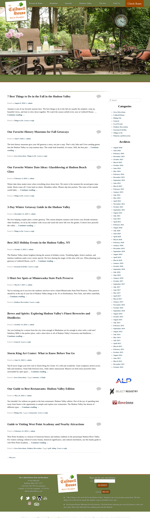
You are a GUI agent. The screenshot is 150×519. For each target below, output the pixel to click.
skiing (54, 448)
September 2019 (119, 251)
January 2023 (118, 192)
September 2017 (119, 284)
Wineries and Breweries (121, 136)
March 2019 (117, 260)
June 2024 (117, 168)
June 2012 (117, 358)
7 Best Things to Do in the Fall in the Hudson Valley (39, 96)
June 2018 (117, 275)
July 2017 (116, 287)
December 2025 (119, 156)
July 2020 (116, 231)
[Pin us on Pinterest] (33, 498)
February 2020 (118, 242)
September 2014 (119, 328)
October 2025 (118, 159)
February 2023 (118, 189)
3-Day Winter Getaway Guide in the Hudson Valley (38, 207)
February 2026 (118, 153)
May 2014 (117, 337)
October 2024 (118, 165)
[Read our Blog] (39, 498)
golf (49, 448)
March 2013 (117, 346)
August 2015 (117, 320)
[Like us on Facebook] (21, 498)
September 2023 (119, 180)
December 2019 (119, 248)
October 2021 (118, 207)
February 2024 (118, 174)
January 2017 (118, 302)
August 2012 (117, 355)
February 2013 (118, 349)
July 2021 (116, 216)
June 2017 (117, 290)
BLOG (106, 491)
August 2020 (117, 228)
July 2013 (116, 340)
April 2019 (117, 257)
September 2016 (119, 311)
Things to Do (18, 120)
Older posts (11, 457)
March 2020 (117, 239)
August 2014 (117, 331)
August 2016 (117, 314)
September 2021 (119, 210)
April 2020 (117, 236)
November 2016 (119, 305)
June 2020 (117, 234)
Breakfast (54, 3)
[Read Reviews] (36, 504)
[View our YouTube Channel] (45, 498)
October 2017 (118, 281)
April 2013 (117, 343)
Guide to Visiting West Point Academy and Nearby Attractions (45, 424)
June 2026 (117, 150)
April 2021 (117, 222)
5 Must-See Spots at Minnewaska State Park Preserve (40, 278)
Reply (43, 377)
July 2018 (116, 272)
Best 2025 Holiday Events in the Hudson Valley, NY (38, 242)
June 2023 (117, 183)
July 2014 (116, 334)
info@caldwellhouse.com (33, 491)
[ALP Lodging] (123, 385)
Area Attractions (20, 156)
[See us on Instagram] (30, 504)
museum (36, 377)
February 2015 (118, 325)
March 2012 (117, 361)
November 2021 (119, 204)
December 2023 (119, 177)
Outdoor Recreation (21, 302)
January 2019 (118, 263)
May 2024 (117, 171)
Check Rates (135, 3)
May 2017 (117, 293)
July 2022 (116, 195)
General (17, 342)
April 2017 (117, 296)
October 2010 (118, 367)
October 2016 (118, 308)
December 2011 (119, 364)
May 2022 (117, 198)
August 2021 (117, 213)
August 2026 (117, 147)
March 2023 (117, 186)
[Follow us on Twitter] (27, 498)
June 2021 (117, 219)
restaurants (33, 413)
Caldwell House (119, 115)
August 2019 (117, 254)
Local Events (118, 124)
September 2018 (119, 269)
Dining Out (18, 413)
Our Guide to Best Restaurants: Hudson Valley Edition (40, 388)
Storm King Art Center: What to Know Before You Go (41, 353)
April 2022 (117, 201)
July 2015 (116, 323)
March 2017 (117, 299)
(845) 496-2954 (30, 486)
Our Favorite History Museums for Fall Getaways (38, 131)
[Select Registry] (123, 396)
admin (30, 103)
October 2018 (118, 266)
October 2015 (118, 317)
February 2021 (118, 225)
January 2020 (118, 245)
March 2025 (117, 162)
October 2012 (118, 352)
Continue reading (16, 115)
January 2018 (118, 278)
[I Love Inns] (123, 407)
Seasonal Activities (20, 267)
